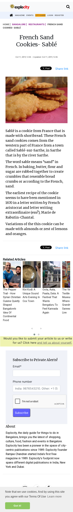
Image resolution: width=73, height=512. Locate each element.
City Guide (40, 15)
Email (17, 366)
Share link (61, 68)
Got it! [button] (17, 505)
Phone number (22, 381)
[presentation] (32, 328)
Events (29, 15)
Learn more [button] (54, 496)
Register (59, 15)
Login (50, 15)
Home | (6, 24)
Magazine (20, 15)
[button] (34, 334)
